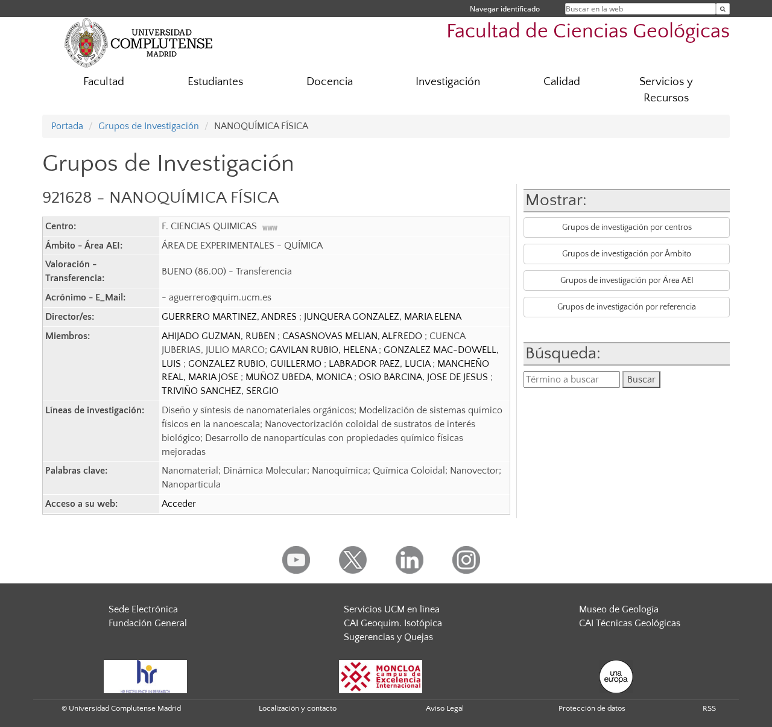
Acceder (179, 503)
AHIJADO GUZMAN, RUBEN (219, 336)
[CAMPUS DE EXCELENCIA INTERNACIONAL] (380, 675)
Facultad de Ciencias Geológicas (588, 32)
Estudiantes (215, 81)
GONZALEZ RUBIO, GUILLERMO (256, 363)
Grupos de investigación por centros (627, 227)
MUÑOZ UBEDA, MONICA (299, 377)
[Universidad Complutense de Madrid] (138, 42)
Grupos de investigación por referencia (626, 307)
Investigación (448, 81)
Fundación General (148, 623)
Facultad (103, 81)
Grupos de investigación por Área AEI (627, 280)
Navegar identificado (505, 9)
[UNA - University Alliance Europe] (616, 675)
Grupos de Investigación (148, 126)
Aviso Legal (445, 708)
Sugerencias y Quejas (388, 637)
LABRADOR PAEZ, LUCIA (380, 363)
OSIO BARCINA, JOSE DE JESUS (424, 377)
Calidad (561, 81)
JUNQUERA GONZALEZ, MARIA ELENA (382, 316)
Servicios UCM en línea (392, 609)
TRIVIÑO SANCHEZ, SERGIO (220, 391)
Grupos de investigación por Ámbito (626, 254)
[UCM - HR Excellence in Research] (145, 675)
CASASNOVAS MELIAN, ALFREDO (353, 336)
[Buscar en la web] (723, 8)
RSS (709, 708)
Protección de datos (591, 708)
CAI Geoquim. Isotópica (393, 623)
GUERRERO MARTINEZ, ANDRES (230, 316)
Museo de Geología (619, 609)
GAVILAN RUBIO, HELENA (324, 349)
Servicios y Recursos (666, 89)
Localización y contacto (298, 708)
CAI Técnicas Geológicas (629, 623)
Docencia (329, 81)
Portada (67, 126)
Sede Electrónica (143, 609)
